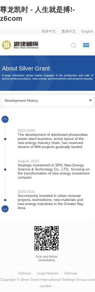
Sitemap (70, 273)
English (87, 31)
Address (24, 273)
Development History (21, 100)
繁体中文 (69, 31)
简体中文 (49, 31)
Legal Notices (48, 273)
